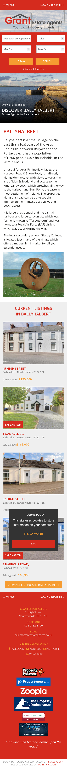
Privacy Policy (55, 761)
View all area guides (14, 104)
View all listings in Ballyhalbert (33, 585)
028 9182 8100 (33, 625)
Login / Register (52, 5)
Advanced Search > (33, 69)
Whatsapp (36, 654)
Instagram (53, 649)
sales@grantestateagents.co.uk (33, 635)
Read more (33, 533)
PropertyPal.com (46, 764)
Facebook (17, 649)
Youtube (35, 649)
